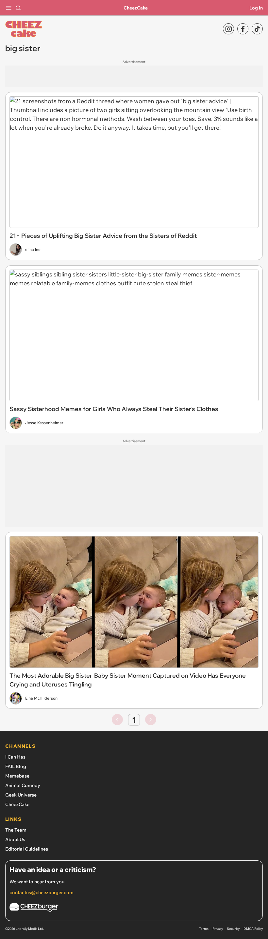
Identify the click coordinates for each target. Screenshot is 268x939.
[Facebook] (242, 28)
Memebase (17, 776)
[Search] (18, 7)
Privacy (217, 929)
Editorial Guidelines (26, 849)
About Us (15, 839)
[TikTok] (257, 28)
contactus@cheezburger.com (41, 892)
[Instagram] (228, 28)
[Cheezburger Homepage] (134, 908)
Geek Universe (21, 795)
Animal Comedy (22, 785)
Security (233, 929)
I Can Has (15, 757)
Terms (204, 929)
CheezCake (136, 8)
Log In (256, 8)
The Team (15, 830)
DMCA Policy (253, 929)
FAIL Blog (15, 766)
